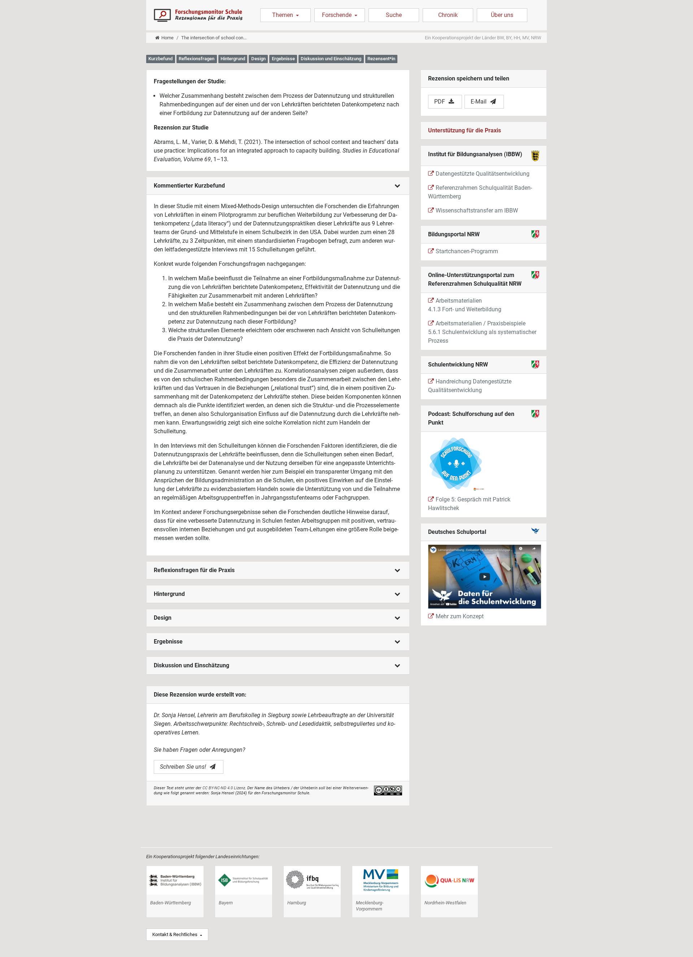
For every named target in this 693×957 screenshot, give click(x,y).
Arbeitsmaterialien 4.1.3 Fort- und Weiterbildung (464, 305)
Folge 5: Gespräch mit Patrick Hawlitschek (469, 504)
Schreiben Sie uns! (183, 766)
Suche (394, 15)
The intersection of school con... (214, 37)
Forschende (337, 15)
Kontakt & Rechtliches (175, 934)
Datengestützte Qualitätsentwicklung (482, 173)
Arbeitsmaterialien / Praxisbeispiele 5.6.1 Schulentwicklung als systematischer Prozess (482, 332)
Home (167, 37)
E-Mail (479, 101)
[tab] (278, 186)
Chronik (448, 15)
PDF (439, 101)
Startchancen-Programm (467, 251)
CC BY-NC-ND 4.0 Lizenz (223, 788)
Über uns (502, 15)
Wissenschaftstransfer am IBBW (477, 210)
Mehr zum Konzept (460, 616)
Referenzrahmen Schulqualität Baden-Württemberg (480, 192)
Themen (283, 15)
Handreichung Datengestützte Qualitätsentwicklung (469, 386)
